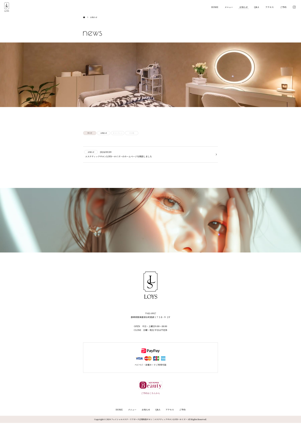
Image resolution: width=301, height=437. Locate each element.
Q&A (256, 7)
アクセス (269, 7)
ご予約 (283, 7)
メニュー (229, 7)
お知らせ (243, 7)
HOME (214, 7)
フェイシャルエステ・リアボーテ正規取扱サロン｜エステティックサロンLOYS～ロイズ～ (149, 419)
